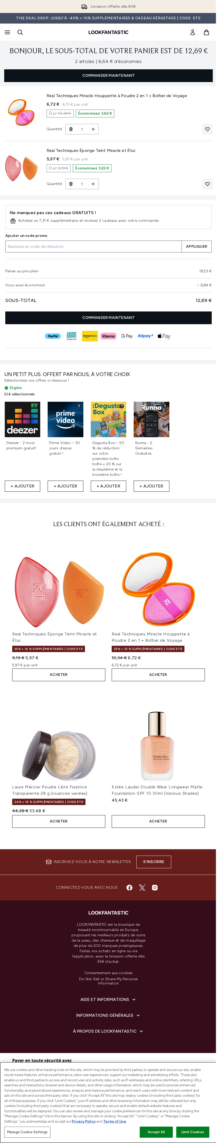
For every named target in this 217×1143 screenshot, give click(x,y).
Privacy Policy (84, 1121)
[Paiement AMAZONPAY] (90, 336)
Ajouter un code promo (26, 235)
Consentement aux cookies (108, 973)
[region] (108, 1102)
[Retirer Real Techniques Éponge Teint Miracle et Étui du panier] (70, 184)
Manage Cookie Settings (27, 1132)
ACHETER (58, 674)
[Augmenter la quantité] (93, 129)
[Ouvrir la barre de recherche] (20, 32)
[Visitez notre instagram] (154, 887)
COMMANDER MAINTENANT (108, 75)
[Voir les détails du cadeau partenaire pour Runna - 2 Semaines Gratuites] (165, 406)
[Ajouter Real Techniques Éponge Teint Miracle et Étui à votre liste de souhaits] (207, 184)
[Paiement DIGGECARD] (71, 336)
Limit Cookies (193, 1132)
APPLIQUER (196, 246)
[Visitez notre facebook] (129, 887)
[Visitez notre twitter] (142, 887)
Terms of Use (114, 1121)
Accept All (156, 1132)
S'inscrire (153, 862)
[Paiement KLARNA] (108, 336)
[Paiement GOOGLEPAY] (127, 336)
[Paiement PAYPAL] (53, 336)
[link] (192, 32)
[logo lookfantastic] (108, 32)
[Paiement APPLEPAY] (164, 336)
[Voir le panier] (206, 32)
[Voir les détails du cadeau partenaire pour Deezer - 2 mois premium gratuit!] (36, 406)
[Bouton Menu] (7, 32)
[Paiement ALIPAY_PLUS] (145, 336)
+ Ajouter (22, 486)
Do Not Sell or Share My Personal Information (108, 981)
